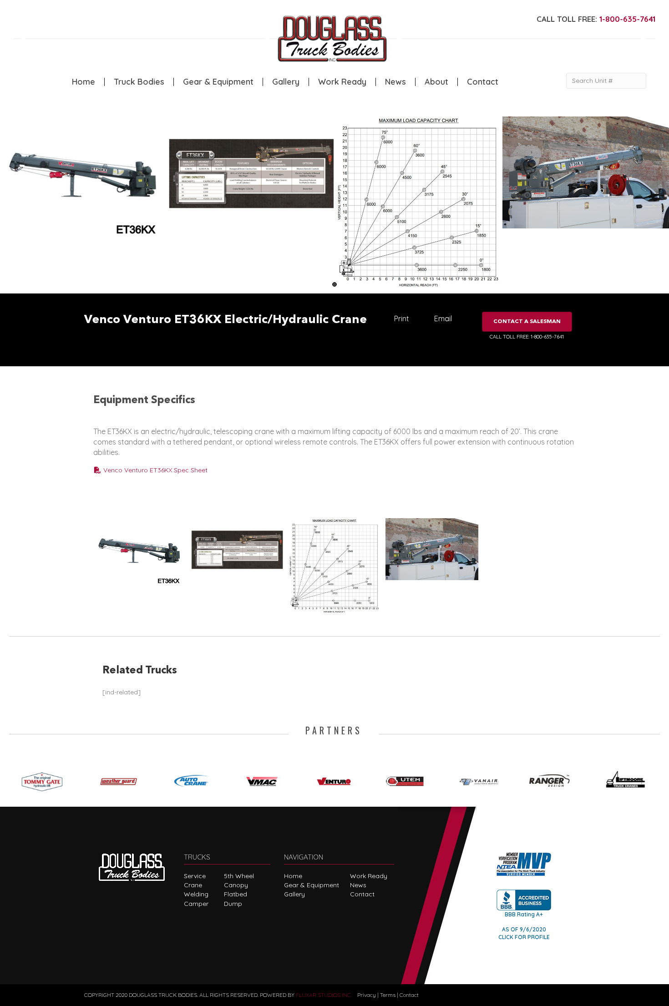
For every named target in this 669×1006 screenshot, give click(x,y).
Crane (193, 885)
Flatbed (235, 894)
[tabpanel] (83, 179)
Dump (233, 904)
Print (401, 318)
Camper (196, 904)
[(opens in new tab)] (45, 779)
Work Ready (342, 82)
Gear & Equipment (218, 82)
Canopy (236, 885)
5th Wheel (239, 876)
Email (443, 318)
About (436, 82)
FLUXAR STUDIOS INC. (324, 994)
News (395, 82)
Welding (196, 894)
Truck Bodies (139, 82)
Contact (482, 82)
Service (195, 876)
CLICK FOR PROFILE (524, 937)
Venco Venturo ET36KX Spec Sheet (154, 470)
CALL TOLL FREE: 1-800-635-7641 (527, 337)
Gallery (285, 82)
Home (83, 82)
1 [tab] (334, 284)
